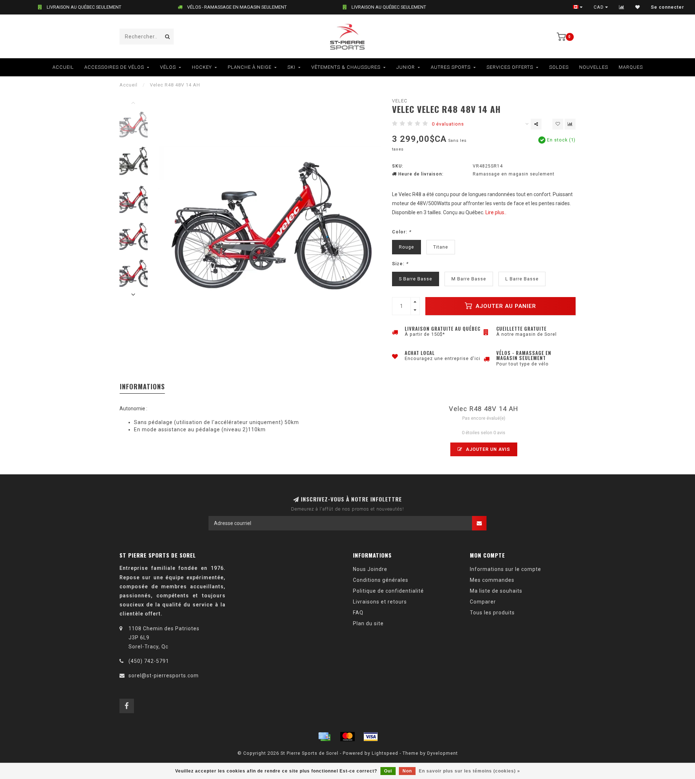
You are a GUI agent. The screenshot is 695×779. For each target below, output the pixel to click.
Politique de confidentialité (388, 591)
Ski (291, 67)
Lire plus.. (495, 212)
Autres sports (451, 67)
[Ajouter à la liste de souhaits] (557, 124)
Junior (405, 67)
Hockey (202, 67)
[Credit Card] (324, 736)
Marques (631, 67)
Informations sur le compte (505, 569)
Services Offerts (509, 67)
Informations (142, 386)
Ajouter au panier (505, 306)
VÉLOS (168, 67)
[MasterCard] (347, 736)
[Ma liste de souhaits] (637, 7)
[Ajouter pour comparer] (570, 124)
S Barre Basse (415, 278)
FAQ (358, 612)
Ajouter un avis (487, 449)
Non (407, 771)
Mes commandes (492, 580)
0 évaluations (448, 124)
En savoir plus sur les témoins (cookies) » (469, 771)
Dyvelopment (442, 753)
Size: (400, 263)
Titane (440, 247)
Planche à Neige (249, 67)
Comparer (483, 602)
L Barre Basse (522, 278)
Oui (388, 771)
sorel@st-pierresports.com (164, 675)
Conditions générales (380, 580)
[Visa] (371, 736)
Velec (399, 100)
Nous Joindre (370, 569)
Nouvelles (593, 67)
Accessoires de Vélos (114, 67)
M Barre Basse (468, 278)
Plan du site (368, 623)
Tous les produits (492, 612)
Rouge (406, 247)
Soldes (559, 67)
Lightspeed (385, 753)
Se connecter (667, 7)
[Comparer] (621, 7)
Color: (401, 231)
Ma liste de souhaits (496, 591)
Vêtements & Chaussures (345, 67)
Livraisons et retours (380, 602)
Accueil (63, 67)
